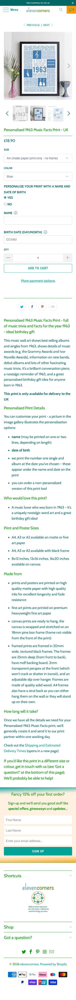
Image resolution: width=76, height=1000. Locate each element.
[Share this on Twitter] (22, 306)
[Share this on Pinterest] (42, 306)
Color (8, 168)
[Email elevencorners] (52, 952)
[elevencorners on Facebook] (31, 952)
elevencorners (29, 964)
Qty (6, 249)
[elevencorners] (38, 10)
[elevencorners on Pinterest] (38, 952)
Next (46, 25)
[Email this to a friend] (53, 306)
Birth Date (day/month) (23, 232)
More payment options (38, 281)
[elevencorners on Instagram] (45, 952)
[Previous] (7, 66)
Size (6, 149)
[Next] (68, 66)
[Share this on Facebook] (32, 306)
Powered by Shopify (53, 964)
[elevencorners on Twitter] (24, 952)
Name (8, 213)
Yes (10, 197)
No (9, 204)
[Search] (62, 9)
